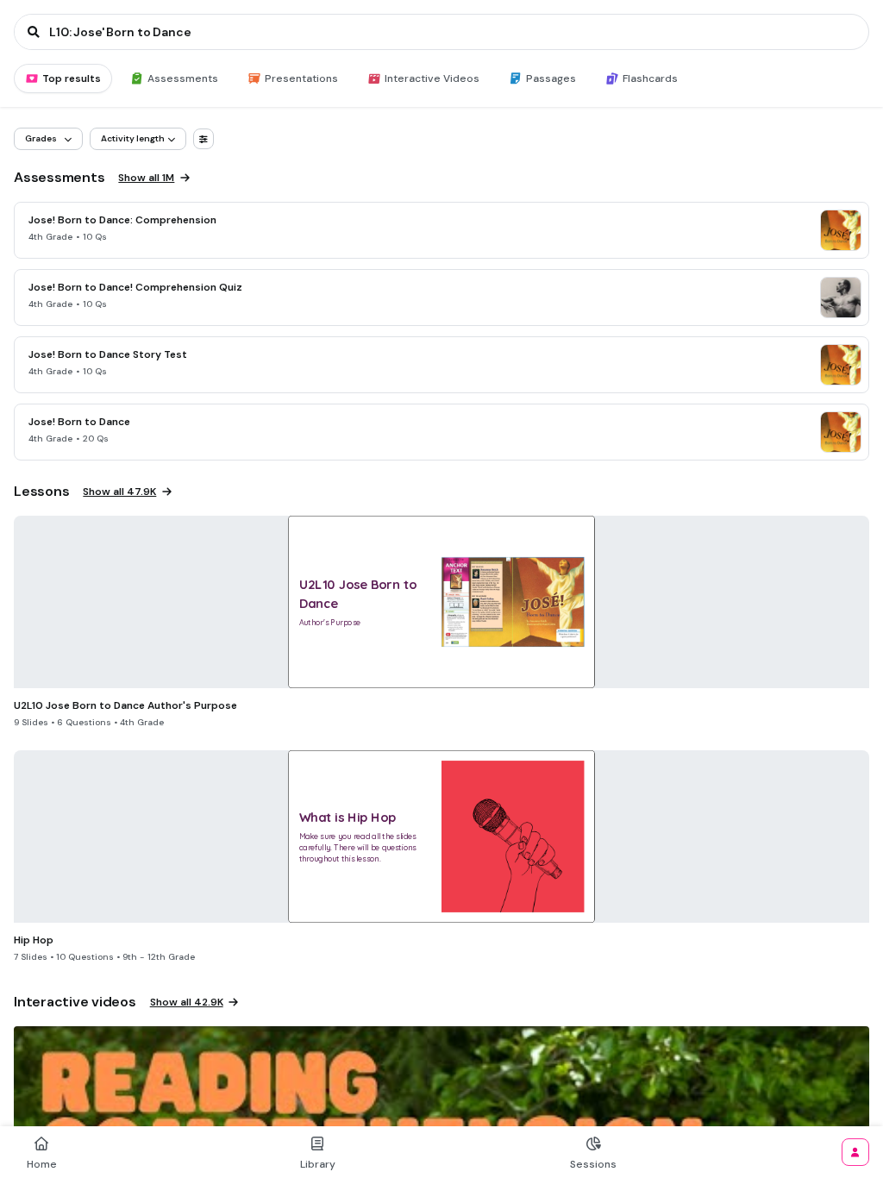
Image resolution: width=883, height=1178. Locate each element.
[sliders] (203, 138)
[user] (855, 1152)
